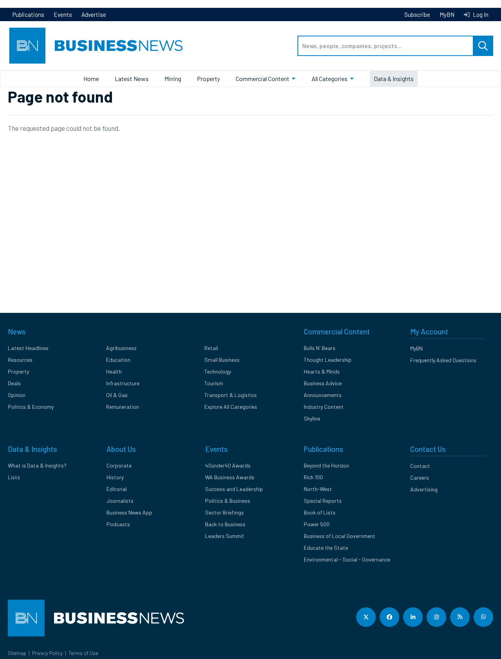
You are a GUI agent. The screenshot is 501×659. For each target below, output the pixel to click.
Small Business (222, 359)
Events (63, 14)
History (115, 477)
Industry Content (324, 406)
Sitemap (17, 653)
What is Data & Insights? (37, 465)
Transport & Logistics (230, 395)
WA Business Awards (229, 477)
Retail (211, 348)
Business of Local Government (339, 536)
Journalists (119, 500)
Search (483, 46)
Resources (20, 359)
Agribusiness (121, 348)
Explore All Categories (230, 406)
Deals (14, 383)
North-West (318, 489)
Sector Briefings (224, 512)
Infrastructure (122, 383)
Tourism (213, 383)
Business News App (129, 512)
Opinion (16, 395)
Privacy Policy (47, 653)
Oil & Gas (117, 395)
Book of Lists (319, 512)
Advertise (93, 14)
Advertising (424, 489)
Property (208, 78)
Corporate (119, 465)
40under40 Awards (227, 465)
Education (118, 359)
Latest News (132, 78)
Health (114, 371)
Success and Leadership (234, 489)
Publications (28, 14)
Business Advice (323, 383)
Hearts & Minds (322, 371)
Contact (420, 465)
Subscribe (417, 14)
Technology (217, 371)
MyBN (447, 14)
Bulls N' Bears (319, 348)
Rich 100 (313, 477)
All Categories (330, 78)
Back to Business (225, 524)
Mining (172, 78)
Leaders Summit (224, 536)
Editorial (116, 489)
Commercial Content (262, 78)
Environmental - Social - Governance (347, 559)
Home (91, 78)
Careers (419, 477)
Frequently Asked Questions (443, 360)
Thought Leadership (327, 359)
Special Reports (323, 500)
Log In (480, 14)
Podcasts (118, 524)
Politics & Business (227, 500)
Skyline (312, 418)
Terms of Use (83, 653)
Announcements (323, 395)
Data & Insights (394, 78)
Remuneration (122, 406)
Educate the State (326, 547)
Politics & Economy (31, 406)
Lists (14, 477)
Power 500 (317, 524)
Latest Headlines (28, 348)
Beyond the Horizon (326, 465)
